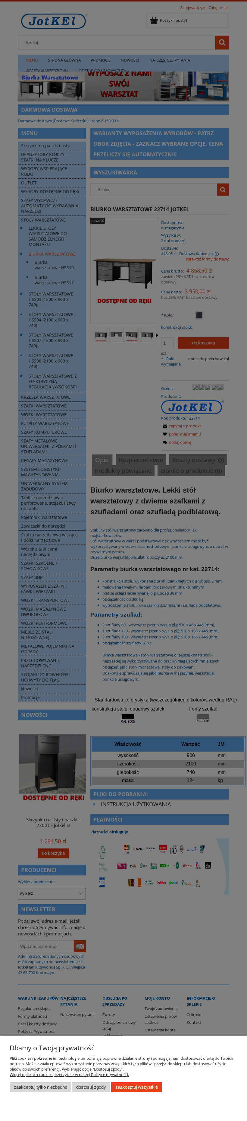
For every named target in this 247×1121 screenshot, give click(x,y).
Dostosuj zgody (91, 1087)
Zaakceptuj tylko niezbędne (40, 1087)
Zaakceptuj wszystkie (136, 1087)
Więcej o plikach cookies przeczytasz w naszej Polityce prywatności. (69, 1074)
